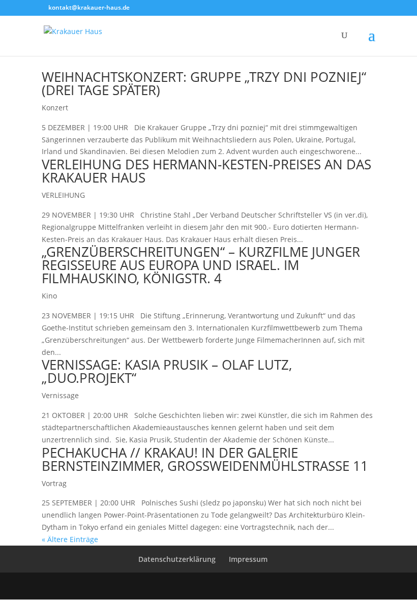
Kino (49, 296)
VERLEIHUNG (63, 195)
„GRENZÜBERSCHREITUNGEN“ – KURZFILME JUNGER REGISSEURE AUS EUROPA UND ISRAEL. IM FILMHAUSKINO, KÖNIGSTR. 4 (201, 265)
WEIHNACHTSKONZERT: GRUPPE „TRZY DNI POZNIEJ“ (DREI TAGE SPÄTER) (204, 83)
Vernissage (60, 395)
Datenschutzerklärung (177, 559)
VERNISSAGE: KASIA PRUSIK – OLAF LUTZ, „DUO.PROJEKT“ (167, 371)
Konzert (55, 107)
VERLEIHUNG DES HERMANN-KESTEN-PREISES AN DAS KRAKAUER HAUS (206, 171)
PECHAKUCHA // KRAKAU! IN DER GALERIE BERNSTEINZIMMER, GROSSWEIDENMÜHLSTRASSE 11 (205, 459)
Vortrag (54, 483)
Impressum (248, 559)
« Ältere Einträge (70, 539)
